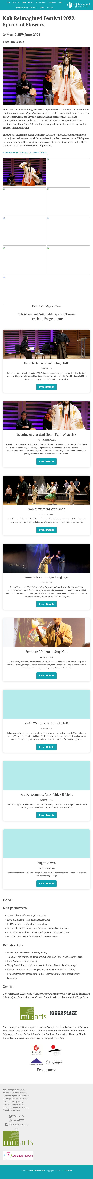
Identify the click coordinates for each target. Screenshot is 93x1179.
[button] (31, 2)
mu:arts (69, 1171)
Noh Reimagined (78, 5)
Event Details (46, 386)
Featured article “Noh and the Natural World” (25, 152)
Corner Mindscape (37, 1171)
